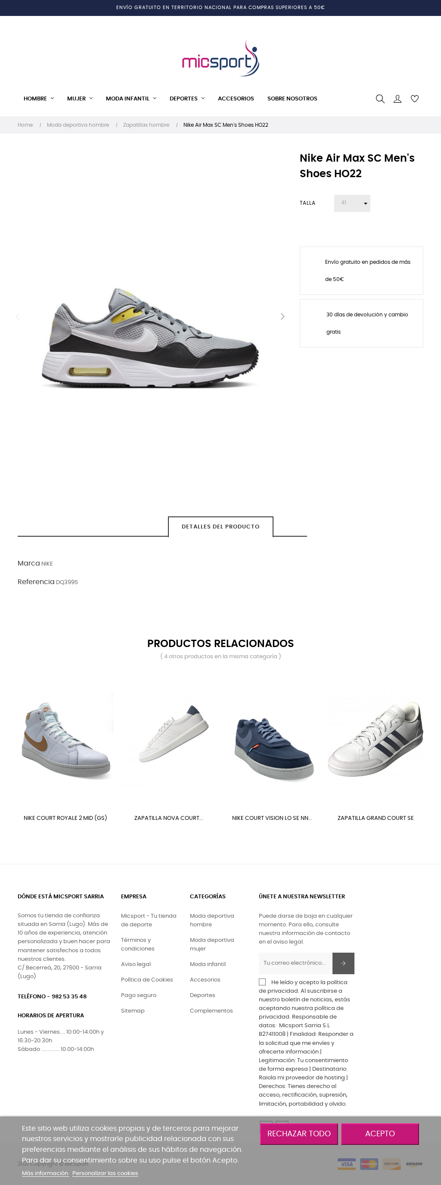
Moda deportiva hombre (212, 920)
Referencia (36, 581)
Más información (45, 1173)
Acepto (380, 1134)
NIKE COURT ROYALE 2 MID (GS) (65, 818)
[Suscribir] (343, 963)
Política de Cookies (147, 980)
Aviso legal (136, 964)
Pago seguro (138, 995)
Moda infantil (208, 964)
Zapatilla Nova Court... (168, 818)
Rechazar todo (299, 1134)
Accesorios (205, 980)
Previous (17, 316)
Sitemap (133, 1011)
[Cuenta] (397, 99)
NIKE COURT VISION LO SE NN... (272, 818)
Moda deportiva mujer (212, 945)
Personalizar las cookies (105, 1173)
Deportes (202, 995)
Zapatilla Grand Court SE (376, 818)
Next (282, 316)
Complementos (211, 1011)
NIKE (47, 564)
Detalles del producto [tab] (221, 527)
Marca (29, 563)
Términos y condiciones (138, 945)
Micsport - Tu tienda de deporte (149, 920)
